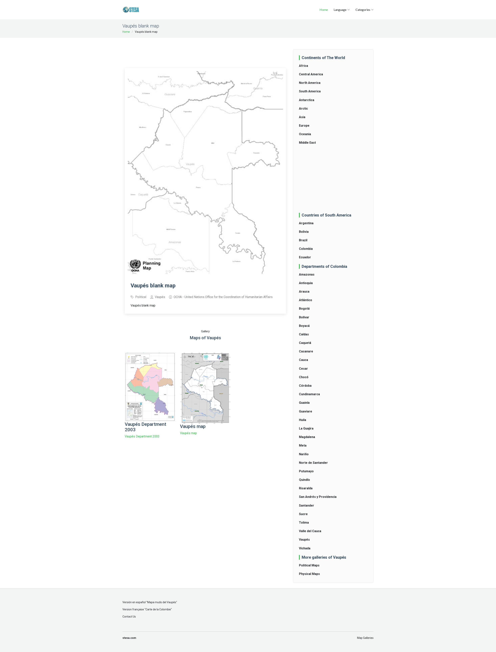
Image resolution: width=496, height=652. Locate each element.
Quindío (304, 480)
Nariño (304, 454)
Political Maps (309, 565)
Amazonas (306, 274)
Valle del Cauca (310, 531)
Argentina (306, 223)
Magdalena (307, 437)
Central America (311, 74)
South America (310, 91)
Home (323, 9)
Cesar (303, 368)
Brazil (303, 240)
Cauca (303, 360)
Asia (302, 117)
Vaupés (304, 539)
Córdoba (305, 385)
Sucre (303, 514)
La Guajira (306, 428)
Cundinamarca (309, 394)
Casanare (306, 351)
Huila (302, 420)
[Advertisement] (205, 50)
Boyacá (304, 326)
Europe (304, 125)
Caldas (304, 334)
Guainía (304, 403)
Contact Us (129, 616)
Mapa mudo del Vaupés (161, 602)
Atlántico (305, 300)
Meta (303, 445)
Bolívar (304, 317)
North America (309, 83)
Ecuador (305, 257)
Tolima (304, 522)
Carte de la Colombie (158, 609)
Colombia (306, 249)
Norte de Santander (313, 463)
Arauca (304, 291)
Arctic (303, 108)
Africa (303, 66)
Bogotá (304, 308)
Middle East (307, 142)
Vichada (304, 548)
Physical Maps (309, 574)
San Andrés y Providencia (318, 497)
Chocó (303, 377)
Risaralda (306, 488)
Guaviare (305, 411)
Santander (306, 505)
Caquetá (305, 343)
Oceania (305, 134)
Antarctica (306, 100)
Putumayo (306, 471)
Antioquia (306, 283)
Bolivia (304, 232)
